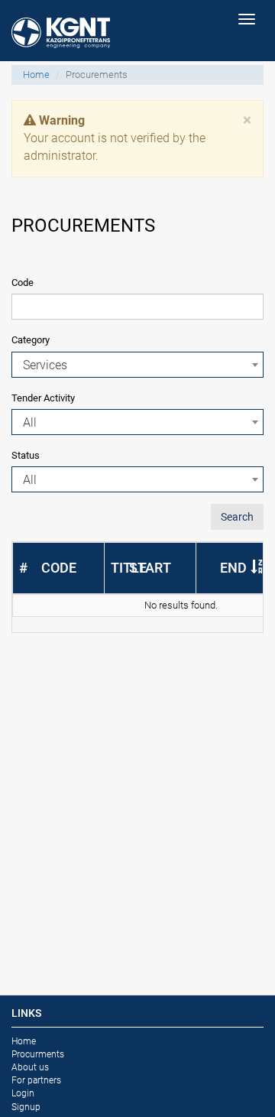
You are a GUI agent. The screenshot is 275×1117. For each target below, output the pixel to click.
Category (30, 340)
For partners (36, 1080)
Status (25, 455)
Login (22, 1093)
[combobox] (137, 365)
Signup (25, 1107)
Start (150, 568)
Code (22, 282)
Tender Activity (43, 398)
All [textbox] (30, 422)
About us (30, 1067)
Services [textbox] (45, 365)
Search (237, 517)
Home (36, 74)
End (233, 568)
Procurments (37, 1054)
